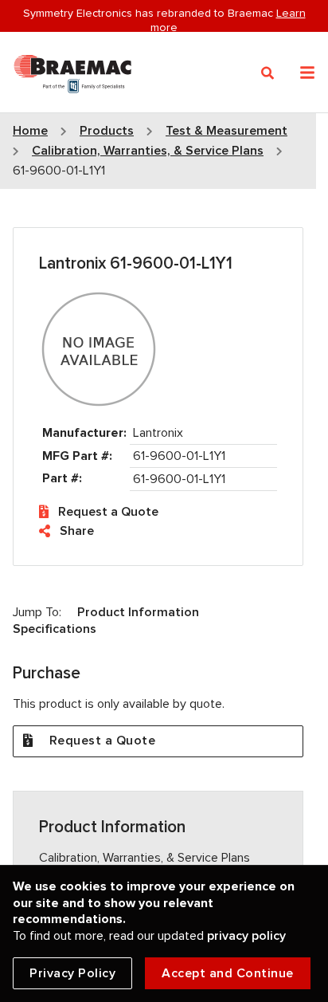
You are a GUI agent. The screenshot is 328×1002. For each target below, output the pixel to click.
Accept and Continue (228, 973)
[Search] (268, 73)
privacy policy (246, 935)
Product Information (138, 612)
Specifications (54, 629)
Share (77, 531)
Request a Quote (108, 511)
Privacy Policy (72, 973)
